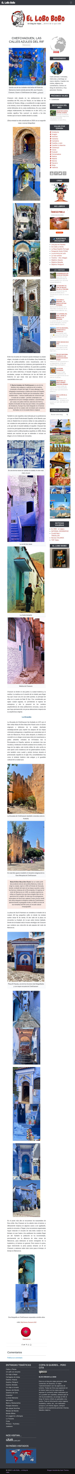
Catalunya (55, 147)
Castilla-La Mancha (58, 145)
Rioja (53, 165)
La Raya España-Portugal (60, 249)
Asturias (55, 136)
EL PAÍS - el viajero (57, 529)
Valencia (55, 167)
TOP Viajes (55, 540)
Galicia (54, 156)
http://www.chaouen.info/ (28, 1322)
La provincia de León (58, 253)
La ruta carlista (56, 255)
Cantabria (55, 141)
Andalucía (55, 132)
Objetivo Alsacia (57, 260)
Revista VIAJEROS (57, 538)
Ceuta (54, 150)
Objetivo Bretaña (57, 262)
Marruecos (26, 45)
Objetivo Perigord (57, 264)
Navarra (55, 163)
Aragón (54, 134)
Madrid (54, 159)
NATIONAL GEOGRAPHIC (60, 531)
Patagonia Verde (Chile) (59, 251)
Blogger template (52, 1470)
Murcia (54, 161)
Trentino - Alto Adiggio (59, 258)
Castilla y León (57, 143)
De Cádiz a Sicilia (57, 247)
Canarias (55, 139)
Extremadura (56, 154)
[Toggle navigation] (71, 2)
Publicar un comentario (14, 1358)
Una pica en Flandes (58, 244)
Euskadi (54, 152)
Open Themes (64, 1470)
